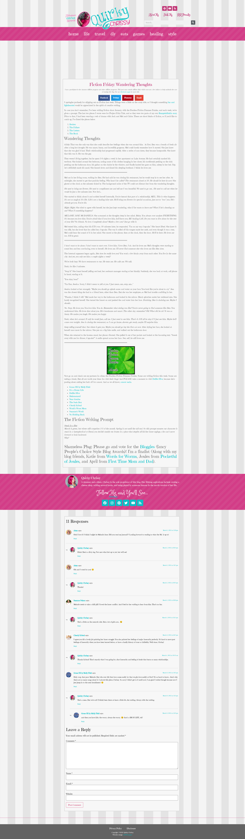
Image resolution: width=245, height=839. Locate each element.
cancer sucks (126, 382)
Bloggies (147, 446)
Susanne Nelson (79, 600)
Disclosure (131, 828)
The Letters (74, 130)
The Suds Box (75, 402)
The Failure (74, 127)
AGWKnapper (127, 835)
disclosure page (125, 92)
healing (156, 34)
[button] (104, 98)
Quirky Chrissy (83, 548)
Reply (75, 538)
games (139, 34)
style (172, 34)
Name (69, 773)
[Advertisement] (122, 60)
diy (113, 34)
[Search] (193, 22)
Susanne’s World (76, 411)
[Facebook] (105, 503)
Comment (71, 741)
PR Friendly (183, 15)
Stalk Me (168, 15)
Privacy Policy (115, 828)
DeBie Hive (157, 379)
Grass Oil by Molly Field (79, 387)
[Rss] (175, 8)
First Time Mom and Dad (130, 461)
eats (124, 34)
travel (100, 34)
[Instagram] (112, 503)
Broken (72, 124)
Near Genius (74, 399)
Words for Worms (121, 456)
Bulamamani (75, 396)
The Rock (73, 133)
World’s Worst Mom (77, 408)
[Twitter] (126, 503)
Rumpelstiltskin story (168, 113)
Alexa (76, 530)
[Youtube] (169, 8)
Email (69, 784)
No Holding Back (76, 414)
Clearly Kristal (75, 405)
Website (69, 794)
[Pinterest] (164, 8)
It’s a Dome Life (76, 390)
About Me (154, 15)
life (87, 34)
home (74, 34)
